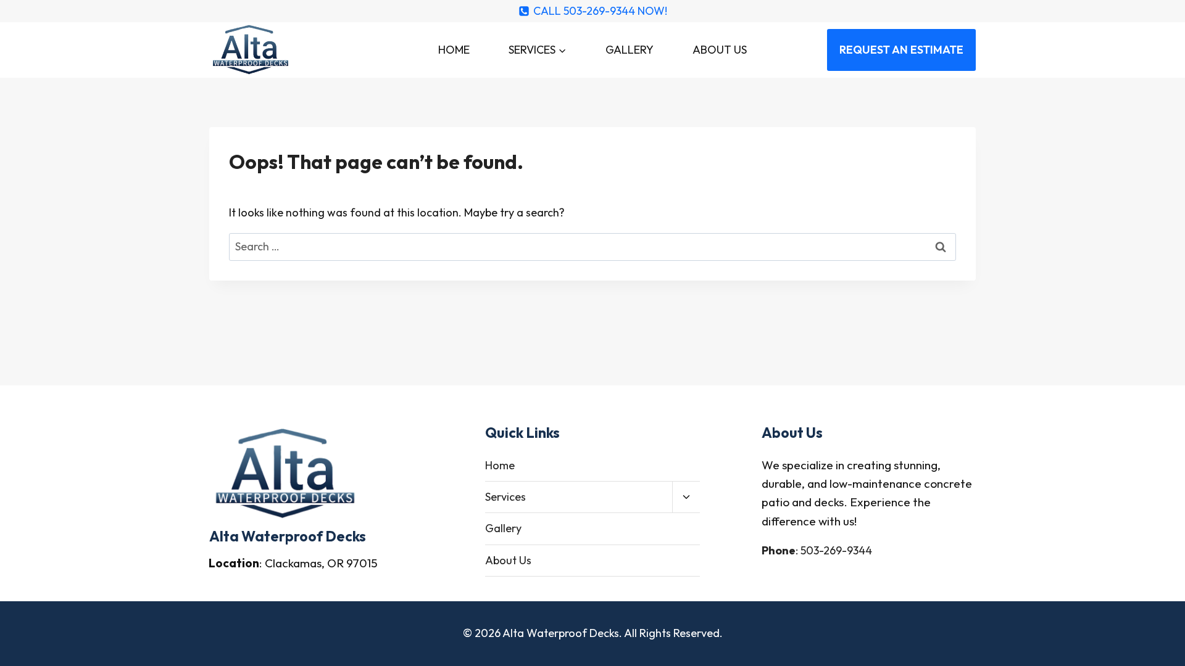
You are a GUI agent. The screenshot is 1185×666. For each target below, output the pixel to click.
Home (454, 50)
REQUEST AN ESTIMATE (901, 50)
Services (505, 497)
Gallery (629, 50)
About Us (719, 50)
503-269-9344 (836, 550)
